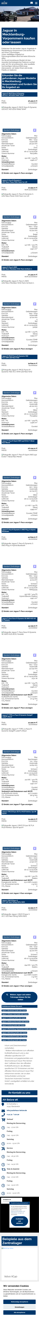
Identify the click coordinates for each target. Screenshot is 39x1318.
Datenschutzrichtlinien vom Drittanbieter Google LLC (18, 1212)
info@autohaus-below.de (17, 1110)
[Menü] (36, 3)
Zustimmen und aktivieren (19, 1221)
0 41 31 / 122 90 (13, 1114)
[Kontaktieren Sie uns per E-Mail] (31, 2)
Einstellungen (19, 1307)
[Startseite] (4, 2)
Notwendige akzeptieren (19, 1302)
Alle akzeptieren (19, 1312)
